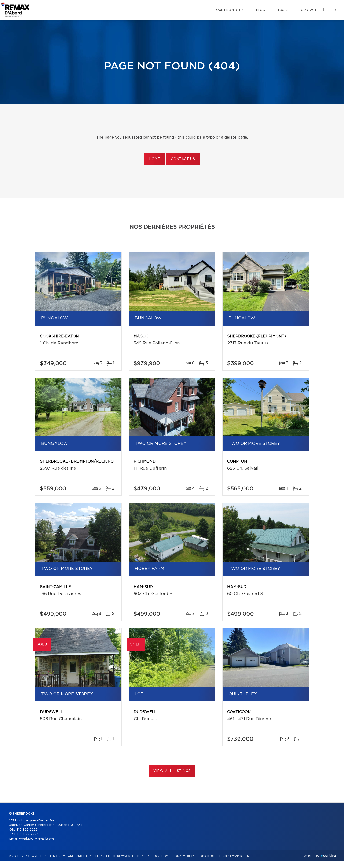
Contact (309, 9)
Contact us (183, 159)
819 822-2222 (26, 829)
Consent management (235, 856)
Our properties (230, 9)
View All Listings (171, 771)
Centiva (328, 855)
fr (334, 9)
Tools (283, 9)
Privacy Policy (184, 856)
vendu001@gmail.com (36, 838)
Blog (260, 9)
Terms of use (206, 856)
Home (154, 159)
